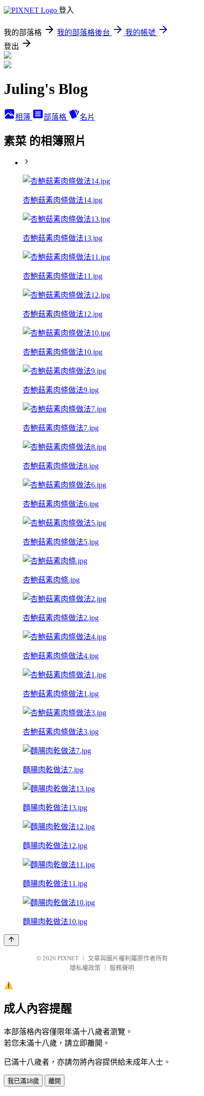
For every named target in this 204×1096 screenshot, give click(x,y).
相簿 (23, 117)
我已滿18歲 (23, 1081)
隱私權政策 (85, 967)
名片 (87, 117)
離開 (54, 1081)
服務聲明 (122, 967)
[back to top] (11, 940)
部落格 (56, 117)
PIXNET (68, 958)
